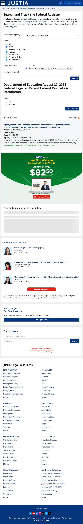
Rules (10, 47)
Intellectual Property (11, 417)
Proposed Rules (14, 54)
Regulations (8, 447)
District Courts (9, 457)
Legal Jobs (7, 473)
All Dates (32, 65)
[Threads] (43, 513)
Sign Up (77, 3)
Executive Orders (15, 57)
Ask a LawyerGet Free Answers (13, 310)
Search (75, 78)
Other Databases (11, 470)
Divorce (45, 380)
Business (7, 403)
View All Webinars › (41, 289)
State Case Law (48, 447)
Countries (7, 494)
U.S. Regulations (20, 8)
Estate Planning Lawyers (13, 387)
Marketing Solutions (51, 470)
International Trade (11, 420)
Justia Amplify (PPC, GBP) (52, 487)
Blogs (44, 424)
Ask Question (41, 320)
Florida (44, 454)
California (45, 450)
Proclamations (14, 59)
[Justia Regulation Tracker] (18, 3)
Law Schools (47, 403)
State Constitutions (49, 440)
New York (45, 457)
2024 (47, 8)
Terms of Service (53, 518)
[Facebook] (37, 513)
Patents (6, 487)
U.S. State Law (48, 436)
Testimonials (47, 494)
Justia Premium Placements (53, 480)
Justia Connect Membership (53, 473)
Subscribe (73, 118)
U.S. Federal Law (11, 436)
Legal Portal (26, 518)
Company (36, 518)
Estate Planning (48, 387)
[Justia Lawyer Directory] (52, 513)
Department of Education (35, 8)
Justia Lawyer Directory (51, 477)
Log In (68, 3)
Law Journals (47, 420)
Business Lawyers (10, 376)
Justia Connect (14, 518)
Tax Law (6, 427)
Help (44, 518)
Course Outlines (48, 417)
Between (32, 68)
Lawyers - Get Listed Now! (41, 348)
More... (6, 397)
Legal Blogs (8, 477)
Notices (11, 52)
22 (57, 8)
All (9, 44)
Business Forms (9, 480)
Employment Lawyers (12, 383)
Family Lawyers (9, 390)
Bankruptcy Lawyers (11, 373)
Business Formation (11, 406)
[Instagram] (40, 513)
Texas (44, 460)
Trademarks (8, 490)
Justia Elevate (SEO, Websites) (53, 483)
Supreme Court (9, 450)
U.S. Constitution (10, 440)
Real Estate (7, 424)
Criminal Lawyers (10, 380)
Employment (8, 413)
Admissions (46, 410)
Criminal (45, 376)
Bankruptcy (46, 373)
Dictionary (46, 406)
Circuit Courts (8, 454)
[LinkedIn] (30, 513)
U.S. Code (7, 443)
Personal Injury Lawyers (13, 394)
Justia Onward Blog (49, 490)
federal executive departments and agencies (31, 21)
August (52, 8)
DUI (43, 383)
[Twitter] (49, 513)
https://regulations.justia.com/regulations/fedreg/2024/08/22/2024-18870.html (29, 145)
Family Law (46, 390)
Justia (3, 8)
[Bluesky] (46, 513)
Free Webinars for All (15, 242)
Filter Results (72, 108)
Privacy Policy (67, 518)
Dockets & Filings (10, 460)
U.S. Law (10, 8)
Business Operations (11, 410)
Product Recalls (9, 483)
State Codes (46, 443)
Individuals (47, 369)
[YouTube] (33, 513)
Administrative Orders (17, 49)
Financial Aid (46, 413)
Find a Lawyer (11, 331)
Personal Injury (48, 394)
